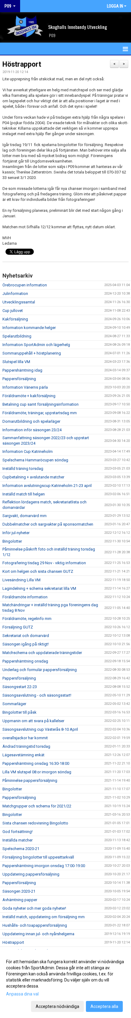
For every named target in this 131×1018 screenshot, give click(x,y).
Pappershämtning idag (22, 370)
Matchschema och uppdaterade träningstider (42, 652)
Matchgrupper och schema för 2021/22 (36, 806)
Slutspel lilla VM (16, 361)
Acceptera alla (104, 1006)
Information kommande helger (29, 327)
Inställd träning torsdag (22, 468)
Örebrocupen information (24, 285)
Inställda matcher (17, 840)
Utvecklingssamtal (18, 302)
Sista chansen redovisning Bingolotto (35, 823)
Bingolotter (12, 541)
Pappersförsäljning (19, 378)
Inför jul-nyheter (16, 532)
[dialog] (65, 984)
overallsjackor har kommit (25, 738)
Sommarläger (14, 703)
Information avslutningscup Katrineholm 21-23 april (47, 485)
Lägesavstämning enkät (23, 755)
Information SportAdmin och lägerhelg (36, 344)
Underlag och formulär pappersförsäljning (39, 669)
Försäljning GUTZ (17, 627)
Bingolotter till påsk (19, 712)
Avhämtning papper (19, 899)
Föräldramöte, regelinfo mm (26, 618)
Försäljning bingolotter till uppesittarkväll (38, 857)
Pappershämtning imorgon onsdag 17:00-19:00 (43, 865)
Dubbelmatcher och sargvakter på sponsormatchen (47, 524)
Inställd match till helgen (23, 494)
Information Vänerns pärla (25, 387)
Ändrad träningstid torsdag (26, 746)
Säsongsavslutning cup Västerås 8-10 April (40, 729)
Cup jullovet (12, 310)
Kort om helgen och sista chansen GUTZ (37, 571)
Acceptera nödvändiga (57, 1006)
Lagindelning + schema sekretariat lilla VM (39, 588)
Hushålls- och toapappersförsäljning (34, 925)
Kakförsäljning (15, 319)
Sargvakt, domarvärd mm (24, 515)
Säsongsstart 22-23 (19, 686)
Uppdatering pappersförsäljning (30, 874)
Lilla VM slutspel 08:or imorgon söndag (36, 772)
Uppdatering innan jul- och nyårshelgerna (38, 934)
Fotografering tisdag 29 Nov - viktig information (44, 563)
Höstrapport (21, 64)
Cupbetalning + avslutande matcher (33, 477)
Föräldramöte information (25, 597)
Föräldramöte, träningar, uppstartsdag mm (39, 413)
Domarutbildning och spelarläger (31, 421)
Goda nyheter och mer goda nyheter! (34, 908)
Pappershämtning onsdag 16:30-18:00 (35, 763)
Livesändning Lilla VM (21, 580)
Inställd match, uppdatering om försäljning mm (43, 917)
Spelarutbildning (16, 336)
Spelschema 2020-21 (20, 848)
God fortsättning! (17, 831)
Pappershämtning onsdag (25, 661)
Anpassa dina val (22, 994)
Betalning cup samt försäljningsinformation (40, 404)
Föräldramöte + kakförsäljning (28, 396)
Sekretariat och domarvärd (25, 635)
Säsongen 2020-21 (18, 891)
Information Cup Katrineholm (27, 451)
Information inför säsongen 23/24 (32, 430)
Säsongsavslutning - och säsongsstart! (36, 695)
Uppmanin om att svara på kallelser (33, 721)
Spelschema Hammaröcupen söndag (35, 460)
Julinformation (15, 293)
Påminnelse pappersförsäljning (29, 780)
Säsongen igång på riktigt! (25, 644)
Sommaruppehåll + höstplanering (31, 353)
